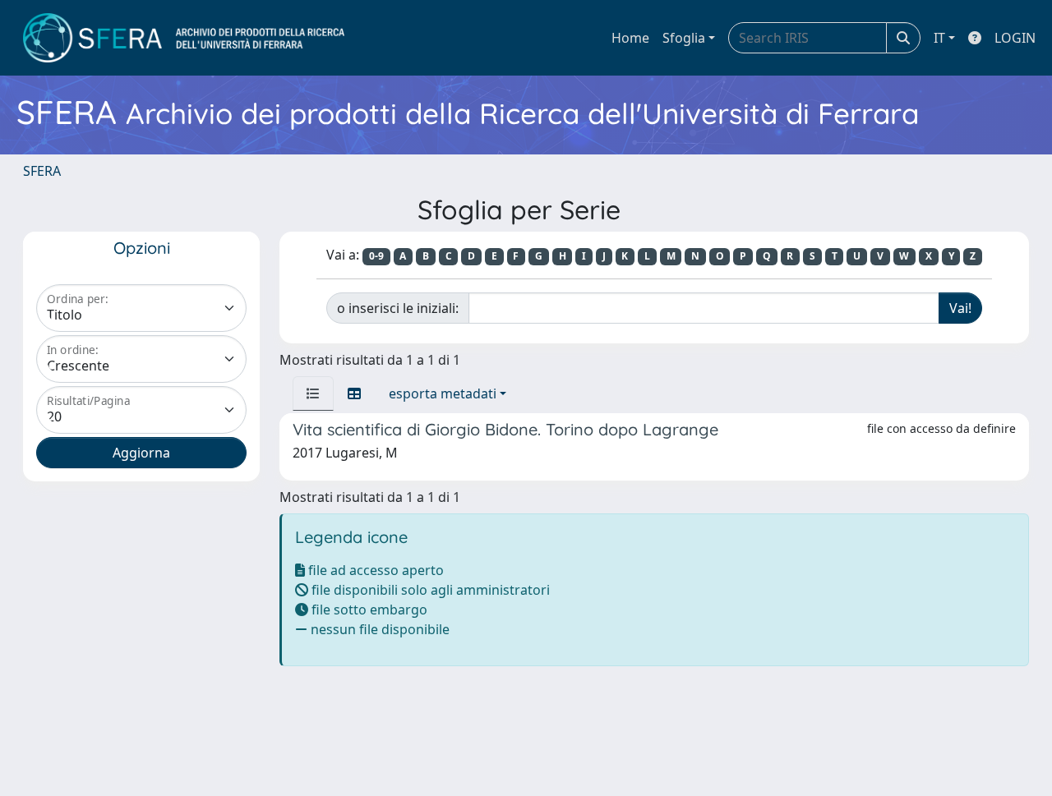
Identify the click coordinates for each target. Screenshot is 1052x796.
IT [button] (939, 38)
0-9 (376, 256)
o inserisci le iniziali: (398, 308)
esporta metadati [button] (442, 393)
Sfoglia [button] (683, 38)
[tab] (313, 393)
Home (630, 38)
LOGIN (1015, 38)
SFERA (42, 171)
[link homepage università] (184, 38)
